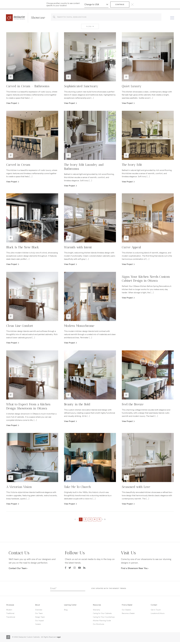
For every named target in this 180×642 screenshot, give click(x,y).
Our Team (39, 613)
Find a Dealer (127, 605)
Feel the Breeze (133, 404)
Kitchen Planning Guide (102, 621)
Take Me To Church (77, 487)
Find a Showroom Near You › (135, 568)
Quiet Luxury (131, 86)
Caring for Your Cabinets (102, 613)
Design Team (40, 617)
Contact (154, 605)
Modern (9, 610)
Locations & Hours (157, 613)
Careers (38, 624)
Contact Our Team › (18, 568)
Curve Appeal (131, 247)
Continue (119, 4)
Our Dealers (126, 610)
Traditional (10, 613)
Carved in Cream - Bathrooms (27, 86)
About (37, 605)
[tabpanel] (32, 56)
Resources (97, 605)
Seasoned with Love (136, 487)
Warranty (96, 610)
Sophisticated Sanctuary (81, 86)
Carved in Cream (18, 165)
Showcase (10, 605)
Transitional (10, 617)
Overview (38, 610)
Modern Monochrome (79, 326)
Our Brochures (98, 624)
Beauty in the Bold (77, 404)
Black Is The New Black (22, 247)
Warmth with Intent (78, 247)
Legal (59, 637)
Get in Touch (156, 610)
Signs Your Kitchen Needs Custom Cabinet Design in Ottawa (146, 279)
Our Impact (39, 621)
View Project (11, 103)
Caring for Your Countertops (104, 617)
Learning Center (70, 605)
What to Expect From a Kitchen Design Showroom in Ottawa (28, 406)
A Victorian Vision (19, 487)
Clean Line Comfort (19, 326)
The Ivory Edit (132, 165)
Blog (65, 610)
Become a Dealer (128, 613)
